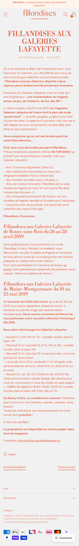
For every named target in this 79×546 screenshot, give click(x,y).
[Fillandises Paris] (39, 14)
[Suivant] (73, 4)
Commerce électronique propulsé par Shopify (26, 522)
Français (7, 510)
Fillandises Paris (30, 515)
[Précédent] (6, 4)
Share (12, 454)
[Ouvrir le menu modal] (5, 14)
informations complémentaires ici (39, 440)
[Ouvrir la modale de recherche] (65, 14)
